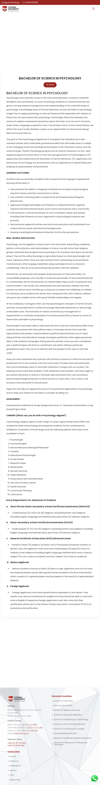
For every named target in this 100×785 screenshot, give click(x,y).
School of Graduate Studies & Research (72, 738)
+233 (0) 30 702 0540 (17, 743)
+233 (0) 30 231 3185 (34, 728)
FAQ (12, 775)
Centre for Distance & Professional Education (70, 744)
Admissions (15, 766)
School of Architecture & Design (69, 729)
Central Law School (63, 706)
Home (13, 756)
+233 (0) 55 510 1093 (16, 745)
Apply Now (15, 780)
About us (14, 761)
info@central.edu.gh (20, 733)
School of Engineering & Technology (71, 719)
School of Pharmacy (63, 701)
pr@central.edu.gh (11, 2)
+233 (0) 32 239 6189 (29, 731)
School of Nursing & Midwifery (68, 715)
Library (13, 770)
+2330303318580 (31, 2)
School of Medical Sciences (67, 710)
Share (51, 84)
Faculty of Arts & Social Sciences (69, 724)
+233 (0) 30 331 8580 (29, 725)
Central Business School (65, 733)
